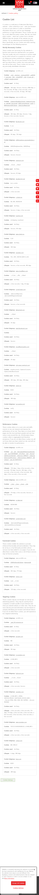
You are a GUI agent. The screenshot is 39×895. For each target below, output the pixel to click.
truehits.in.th (19, 216)
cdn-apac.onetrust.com (23, 365)
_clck (11, 75)
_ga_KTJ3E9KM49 (13, 454)
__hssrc (22, 484)
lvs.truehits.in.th (20, 404)
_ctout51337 (19, 77)
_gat (5, 454)
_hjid (27, 454)
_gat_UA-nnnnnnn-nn (16, 622)
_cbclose (17, 75)
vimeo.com (19, 577)
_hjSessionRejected (24, 105)
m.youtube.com (20, 655)
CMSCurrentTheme (23, 103)
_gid (14, 452)
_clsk (24, 77)
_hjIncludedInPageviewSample (26, 452)
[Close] (34, 870)
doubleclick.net (20, 179)
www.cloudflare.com (22, 271)
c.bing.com (19, 741)
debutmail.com (20, 310)
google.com (19, 637)
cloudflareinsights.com (22, 347)
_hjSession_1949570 (22, 456)
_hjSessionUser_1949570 (24, 458)
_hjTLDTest (22, 454)
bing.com (18, 759)
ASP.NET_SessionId (11, 103)
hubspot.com (20, 673)
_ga (11, 452)
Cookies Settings (8, 780)
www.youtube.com (21, 722)
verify (31, 103)
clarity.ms (18, 386)
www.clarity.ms (20, 234)
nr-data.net (19, 500)
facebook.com (20, 122)
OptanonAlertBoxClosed (17, 101)
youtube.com (20, 253)
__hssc (17, 484)
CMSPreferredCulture (16, 562)
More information (9, 878)
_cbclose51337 (24, 75)
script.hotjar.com (21, 290)
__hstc (12, 484)
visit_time (8, 77)
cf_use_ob (30, 77)
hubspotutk (27, 562)
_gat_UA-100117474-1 (16, 460)
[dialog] (18, 880)
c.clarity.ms (19, 197)
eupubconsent (13, 79)
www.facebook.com (21, 328)
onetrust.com (20, 160)
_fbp (13, 77)
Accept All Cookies (18, 883)
